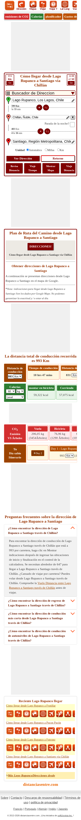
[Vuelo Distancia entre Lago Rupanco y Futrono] (51, 748)
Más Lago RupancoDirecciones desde (31, 775)
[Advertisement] (40, 46)
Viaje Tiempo (32, 168)
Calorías (36, 16)
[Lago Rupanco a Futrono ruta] (68, 748)
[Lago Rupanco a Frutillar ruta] (68, 714)
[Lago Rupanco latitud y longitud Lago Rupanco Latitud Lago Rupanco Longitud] (43, 714)
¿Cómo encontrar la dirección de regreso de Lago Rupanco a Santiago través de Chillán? (36, 603)
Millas (50, 150)
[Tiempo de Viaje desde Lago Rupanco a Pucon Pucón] (26, 731)
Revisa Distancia (14, 168)
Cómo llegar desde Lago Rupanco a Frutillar (31, 705)
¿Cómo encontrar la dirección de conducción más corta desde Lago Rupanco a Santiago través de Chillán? (37, 618)
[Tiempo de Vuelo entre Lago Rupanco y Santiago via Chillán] (60, 765)
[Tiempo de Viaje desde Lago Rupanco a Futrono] (26, 748)
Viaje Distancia (69, 168)
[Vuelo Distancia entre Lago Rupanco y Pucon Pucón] (51, 731)
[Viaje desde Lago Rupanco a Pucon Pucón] (18, 731)
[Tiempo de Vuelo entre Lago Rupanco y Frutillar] (60, 714)
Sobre (4, 797)
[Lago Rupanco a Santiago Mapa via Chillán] (35, 765)
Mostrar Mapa (50, 168)
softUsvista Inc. (65, 815)
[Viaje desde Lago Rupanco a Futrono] (18, 748)
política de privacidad (44, 802)
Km (62, 150)
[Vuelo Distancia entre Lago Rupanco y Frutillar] (51, 714)
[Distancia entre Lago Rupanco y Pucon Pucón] (10, 731)
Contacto (16, 797)
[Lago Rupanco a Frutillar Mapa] (35, 714)
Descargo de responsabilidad (43, 797)
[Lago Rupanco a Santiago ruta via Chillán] (68, 765)
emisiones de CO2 (16, 16)
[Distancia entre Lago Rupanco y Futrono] (10, 748)
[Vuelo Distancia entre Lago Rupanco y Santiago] (51, 765)
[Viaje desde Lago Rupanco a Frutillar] (18, 714)
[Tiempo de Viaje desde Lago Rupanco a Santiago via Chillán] (26, 765)
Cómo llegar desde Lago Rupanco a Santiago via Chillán (37, 756)
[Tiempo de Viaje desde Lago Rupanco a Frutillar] (26, 714)
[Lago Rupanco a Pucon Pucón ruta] (68, 731)
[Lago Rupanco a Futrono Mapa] (35, 748)
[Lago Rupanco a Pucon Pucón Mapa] (35, 731)
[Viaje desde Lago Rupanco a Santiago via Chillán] (18, 765)
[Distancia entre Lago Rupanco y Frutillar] (10, 714)
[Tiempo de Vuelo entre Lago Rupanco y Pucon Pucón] (60, 731)
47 (71, 79)
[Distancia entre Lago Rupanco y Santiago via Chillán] (10, 765)
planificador (53, 16)
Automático (35, 150)
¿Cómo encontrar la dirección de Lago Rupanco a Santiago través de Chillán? (33, 531)
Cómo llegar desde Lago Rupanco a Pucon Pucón (33, 722)
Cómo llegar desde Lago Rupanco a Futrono (30, 739)
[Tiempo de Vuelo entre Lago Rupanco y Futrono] (60, 748)
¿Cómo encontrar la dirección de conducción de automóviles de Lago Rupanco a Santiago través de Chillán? (37, 636)
